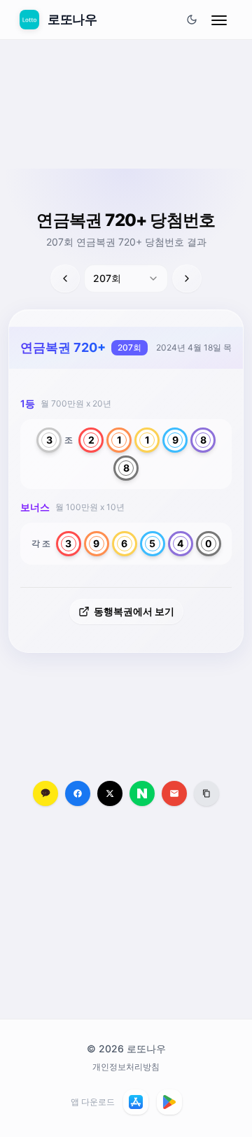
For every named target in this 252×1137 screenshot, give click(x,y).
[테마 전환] (192, 19)
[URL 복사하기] (206, 793)
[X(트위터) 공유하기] (109, 793)
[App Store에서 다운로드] (135, 1102)
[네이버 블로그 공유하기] (142, 793)
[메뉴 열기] (219, 19)
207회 (129, 347)
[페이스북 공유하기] (77, 793)
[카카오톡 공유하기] (45, 793)
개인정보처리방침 (126, 1066)
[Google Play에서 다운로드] (169, 1102)
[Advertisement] (126, 138)
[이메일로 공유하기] (174, 793)
